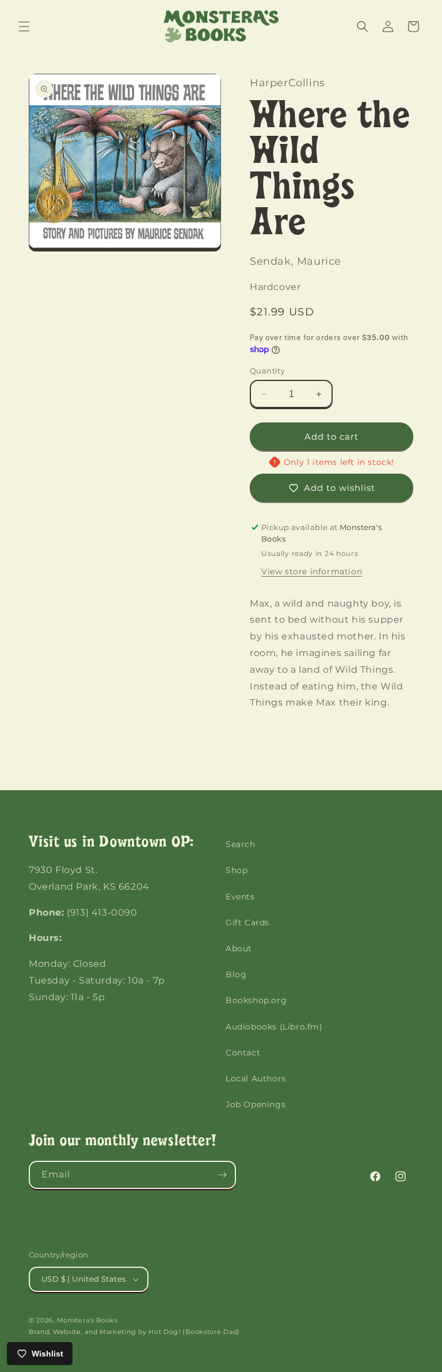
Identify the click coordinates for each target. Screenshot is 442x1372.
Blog (236, 974)
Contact (243, 1052)
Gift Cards (247, 922)
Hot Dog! (164, 1332)
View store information (311, 571)
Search (241, 844)
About (239, 948)
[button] (24, 26)
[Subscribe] (222, 1175)
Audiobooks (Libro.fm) (274, 1027)
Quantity (267, 370)
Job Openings (255, 1104)
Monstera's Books (87, 1320)
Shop (236, 870)
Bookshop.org (256, 1000)
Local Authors (256, 1078)
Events (240, 896)
